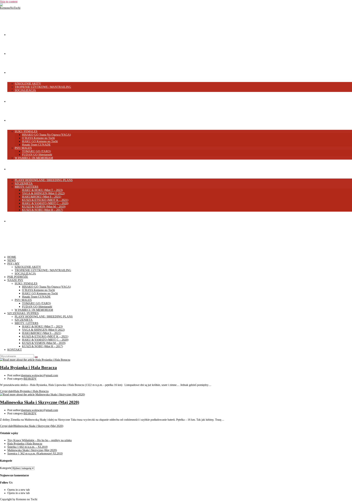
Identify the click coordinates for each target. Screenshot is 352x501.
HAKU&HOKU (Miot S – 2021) (41, 333)
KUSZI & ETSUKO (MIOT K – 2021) (45, 336)
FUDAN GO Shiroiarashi (37, 306)
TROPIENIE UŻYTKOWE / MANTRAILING (43, 270)
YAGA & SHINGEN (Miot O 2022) (43, 329)
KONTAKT (14, 349)
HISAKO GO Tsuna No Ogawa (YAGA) (46, 286)
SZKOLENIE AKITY (28, 266)
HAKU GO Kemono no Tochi (40, 293)
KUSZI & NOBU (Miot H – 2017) (42, 346)
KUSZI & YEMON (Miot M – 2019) (43, 343)
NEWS (11, 260)
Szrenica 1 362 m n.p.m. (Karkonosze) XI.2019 (35, 453)
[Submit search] (36, 357)
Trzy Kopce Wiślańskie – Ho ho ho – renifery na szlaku (39, 440)
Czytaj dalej (24, 391)
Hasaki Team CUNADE (36, 296)
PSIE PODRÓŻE (17, 276)
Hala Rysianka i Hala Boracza (28, 367)
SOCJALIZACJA (25, 273)
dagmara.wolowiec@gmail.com (39, 375)
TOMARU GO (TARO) (36, 303)
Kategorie (5, 468)
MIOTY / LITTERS (26, 323)
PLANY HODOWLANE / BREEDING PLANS (44, 316)
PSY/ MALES (23, 300)
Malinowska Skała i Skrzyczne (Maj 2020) (39, 402)
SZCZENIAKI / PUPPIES (23, 313)
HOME (11, 256)
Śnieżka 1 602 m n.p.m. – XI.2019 (27, 446)
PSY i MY (13, 263)
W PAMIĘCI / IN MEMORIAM (34, 309)
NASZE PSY (15, 280)
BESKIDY (30, 378)
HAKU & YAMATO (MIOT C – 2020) (45, 339)
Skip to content (8, 1)
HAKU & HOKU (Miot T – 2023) (42, 326)
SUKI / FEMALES (26, 283)
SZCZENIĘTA (24, 319)
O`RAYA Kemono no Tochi (38, 290)
